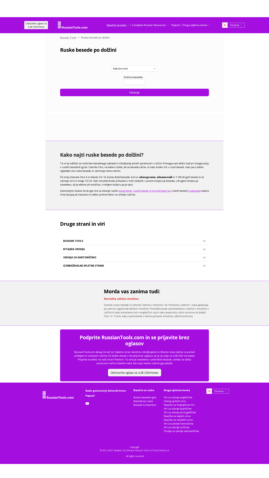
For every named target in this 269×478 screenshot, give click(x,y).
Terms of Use (150, 450)
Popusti (175, 25)
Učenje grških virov (175, 401)
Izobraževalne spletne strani (83, 265)
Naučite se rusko (143, 401)
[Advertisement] (134, 9)
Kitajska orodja (74, 249)
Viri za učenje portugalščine (180, 412)
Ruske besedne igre (144, 397)
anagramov (125, 191)
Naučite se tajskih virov (177, 416)
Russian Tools (68, 37)
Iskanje (134, 92)
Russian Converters (144, 405)
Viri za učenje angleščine (178, 397)
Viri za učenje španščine (177, 408)
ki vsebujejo (194, 191)
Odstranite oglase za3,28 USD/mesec (36, 25)
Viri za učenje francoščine (178, 423)
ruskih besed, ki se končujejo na (151, 191)
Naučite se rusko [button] (117, 25)
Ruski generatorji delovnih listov (105, 390)
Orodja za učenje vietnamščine (181, 431)
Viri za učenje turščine (176, 427)
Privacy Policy (134, 450)
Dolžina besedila (133, 77)
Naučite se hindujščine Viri (179, 405)
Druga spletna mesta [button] (195, 25)
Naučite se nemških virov (178, 420)
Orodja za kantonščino (79, 257)
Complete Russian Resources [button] (149, 25)
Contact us (163, 450)
